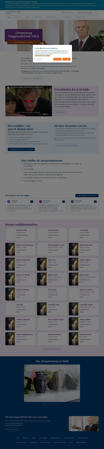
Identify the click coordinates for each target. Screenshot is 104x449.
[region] (52, 53)
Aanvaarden (66, 59)
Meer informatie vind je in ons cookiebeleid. (42, 55)
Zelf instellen (38, 59)
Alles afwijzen (57, 59)
